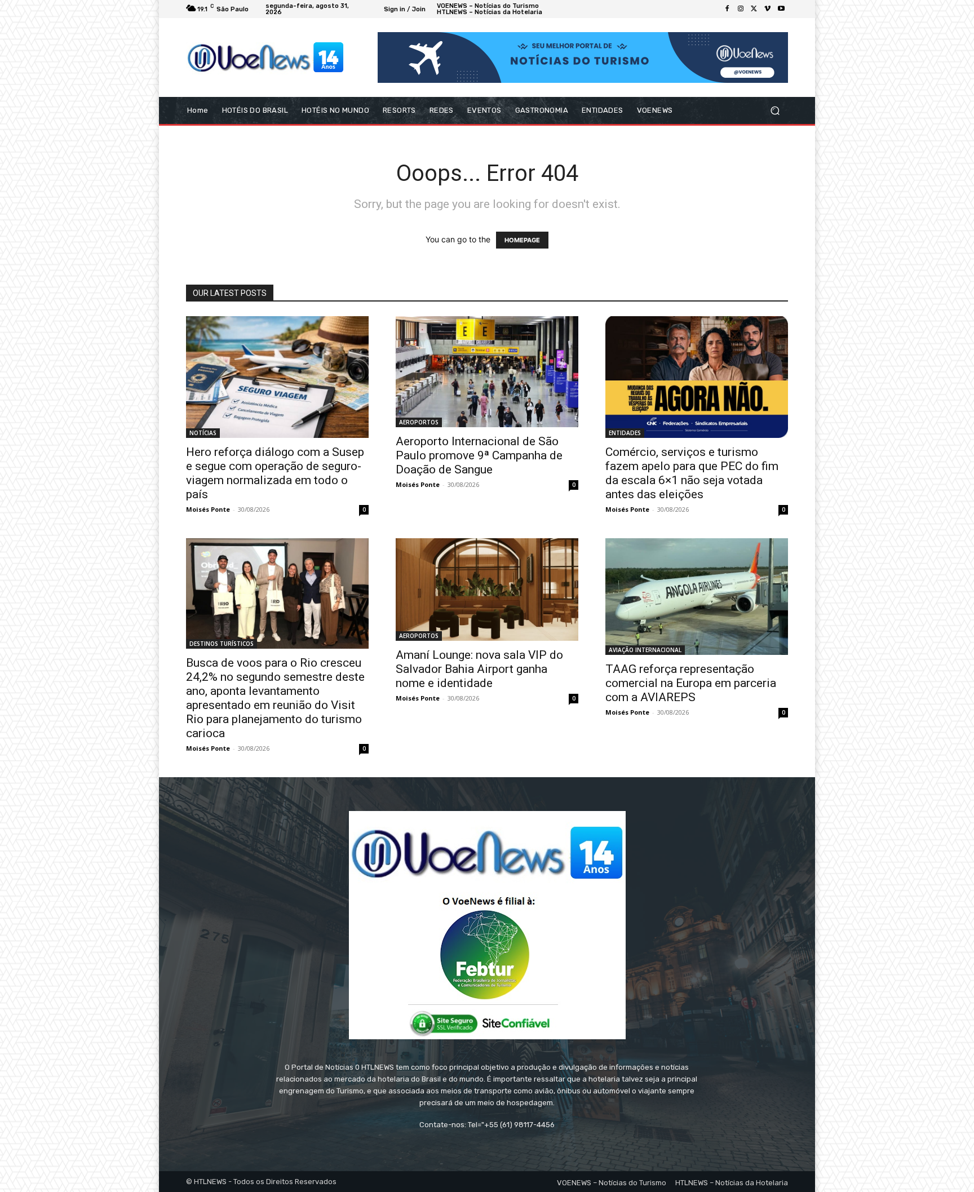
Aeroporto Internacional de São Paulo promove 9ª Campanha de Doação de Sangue (479, 455)
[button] (775, 111)
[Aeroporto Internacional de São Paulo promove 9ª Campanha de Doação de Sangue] (487, 371)
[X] (754, 9)
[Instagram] (740, 9)
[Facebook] (727, 9)
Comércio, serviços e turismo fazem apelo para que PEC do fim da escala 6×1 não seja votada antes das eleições (691, 473)
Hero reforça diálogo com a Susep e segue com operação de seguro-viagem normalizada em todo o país (275, 473)
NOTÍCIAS (202, 433)
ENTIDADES (625, 433)
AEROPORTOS (419, 422)
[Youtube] (781, 9)
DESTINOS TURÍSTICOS (221, 644)
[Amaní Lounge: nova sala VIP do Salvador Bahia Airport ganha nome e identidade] (487, 589)
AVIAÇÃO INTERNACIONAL (645, 650)
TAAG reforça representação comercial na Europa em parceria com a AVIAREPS (690, 683)
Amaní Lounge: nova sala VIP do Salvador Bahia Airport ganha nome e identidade (479, 669)
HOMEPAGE (522, 240)
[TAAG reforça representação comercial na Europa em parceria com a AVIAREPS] (696, 596)
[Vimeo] (767, 9)
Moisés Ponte (208, 509)
